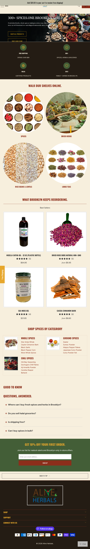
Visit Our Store (17, 41)
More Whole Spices (28, 353)
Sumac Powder (69, 345)
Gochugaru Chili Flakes (30, 365)
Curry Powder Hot (70, 353)
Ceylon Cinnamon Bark (29, 345)
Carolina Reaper (27, 370)
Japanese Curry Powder (72, 350)
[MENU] (1, 5)
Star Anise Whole (27, 342)
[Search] (79, 5)
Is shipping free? (16, 422)
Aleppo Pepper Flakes (71, 347)
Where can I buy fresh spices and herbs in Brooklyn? (34, 404)
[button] (2, 274)
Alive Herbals (48, 543)
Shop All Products (17, 34)
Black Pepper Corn (28, 350)
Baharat (24, 373)
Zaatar (65, 342)
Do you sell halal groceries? (22, 413)
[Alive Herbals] (45, 5)
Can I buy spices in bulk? (20, 431)
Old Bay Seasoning (28, 362)
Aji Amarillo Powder (28, 367)
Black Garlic (25, 347)
